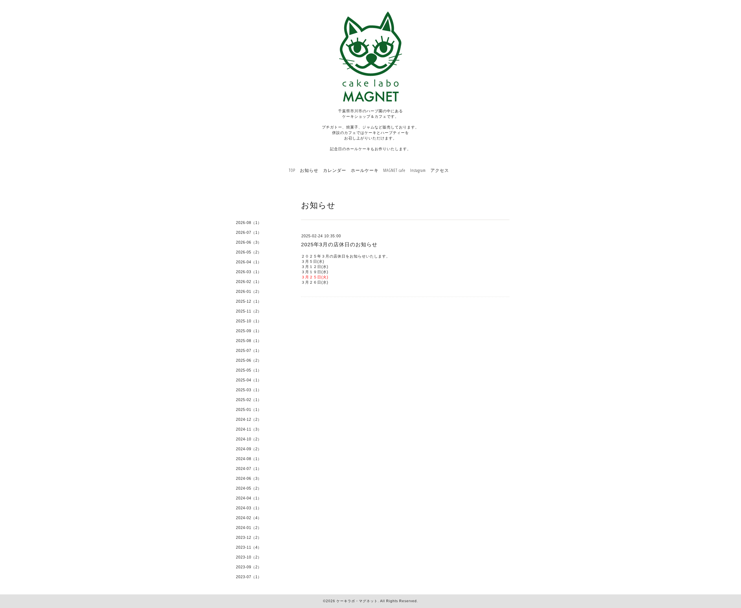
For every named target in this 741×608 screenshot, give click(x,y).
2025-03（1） (249, 390)
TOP (292, 170)
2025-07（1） (249, 350)
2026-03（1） (249, 272)
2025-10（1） (249, 321)
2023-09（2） (249, 567)
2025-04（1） (249, 380)
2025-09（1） (249, 331)
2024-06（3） (249, 478)
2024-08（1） (249, 459)
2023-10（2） (249, 557)
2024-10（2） (249, 439)
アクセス (439, 170)
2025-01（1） (249, 409)
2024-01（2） (249, 528)
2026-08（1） (249, 223)
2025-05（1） (249, 370)
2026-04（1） (249, 262)
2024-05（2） (249, 488)
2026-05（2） (249, 252)
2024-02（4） (249, 518)
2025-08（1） (249, 341)
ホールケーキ (365, 170)
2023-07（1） (249, 577)
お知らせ (309, 170)
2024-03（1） (249, 508)
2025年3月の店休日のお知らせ (339, 244)
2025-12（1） (249, 301)
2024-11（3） (249, 429)
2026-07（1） (249, 232)
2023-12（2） (249, 537)
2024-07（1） (249, 468)
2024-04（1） (249, 498)
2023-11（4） (249, 547)
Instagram (418, 170)
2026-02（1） (249, 282)
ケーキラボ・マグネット (357, 601)
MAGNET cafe (394, 170)
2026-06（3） (249, 242)
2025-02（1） (249, 400)
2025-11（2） (249, 311)
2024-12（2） (249, 419)
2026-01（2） (249, 291)
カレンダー (334, 170)
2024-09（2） (249, 449)
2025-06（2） (249, 360)
